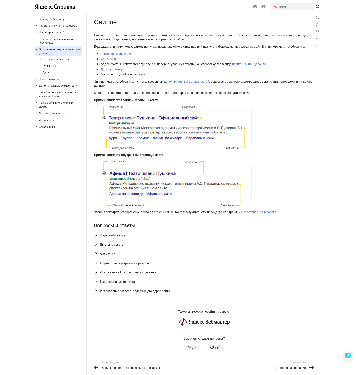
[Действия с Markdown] (318, 46)
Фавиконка (108, 58)
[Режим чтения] (318, 17)
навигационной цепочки (249, 64)
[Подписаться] (318, 39)
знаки (141, 74)
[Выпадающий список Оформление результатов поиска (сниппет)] (37, 51)
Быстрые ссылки (112, 244)
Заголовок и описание (116, 53)
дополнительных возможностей (186, 81)
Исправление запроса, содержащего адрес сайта (135, 291)
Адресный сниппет (113, 235)
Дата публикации (113, 69)
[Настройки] (255, 6)
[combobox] (296, 6)
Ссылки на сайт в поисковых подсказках (129, 272)
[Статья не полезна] (318, 31)
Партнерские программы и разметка (125, 263)
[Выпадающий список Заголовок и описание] (41, 59)
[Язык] (263, 6)
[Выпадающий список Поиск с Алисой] (37, 79)
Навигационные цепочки (117, 281)
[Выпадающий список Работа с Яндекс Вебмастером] (37, 26)
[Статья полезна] (318, 25)
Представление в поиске (258, 212)
